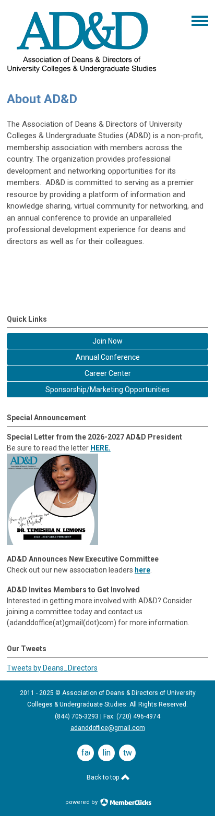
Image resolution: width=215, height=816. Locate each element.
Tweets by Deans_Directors (52, 668)
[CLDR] (82, 74)
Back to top (104, 777)
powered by (82, 802)
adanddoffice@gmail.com (107, 728)
